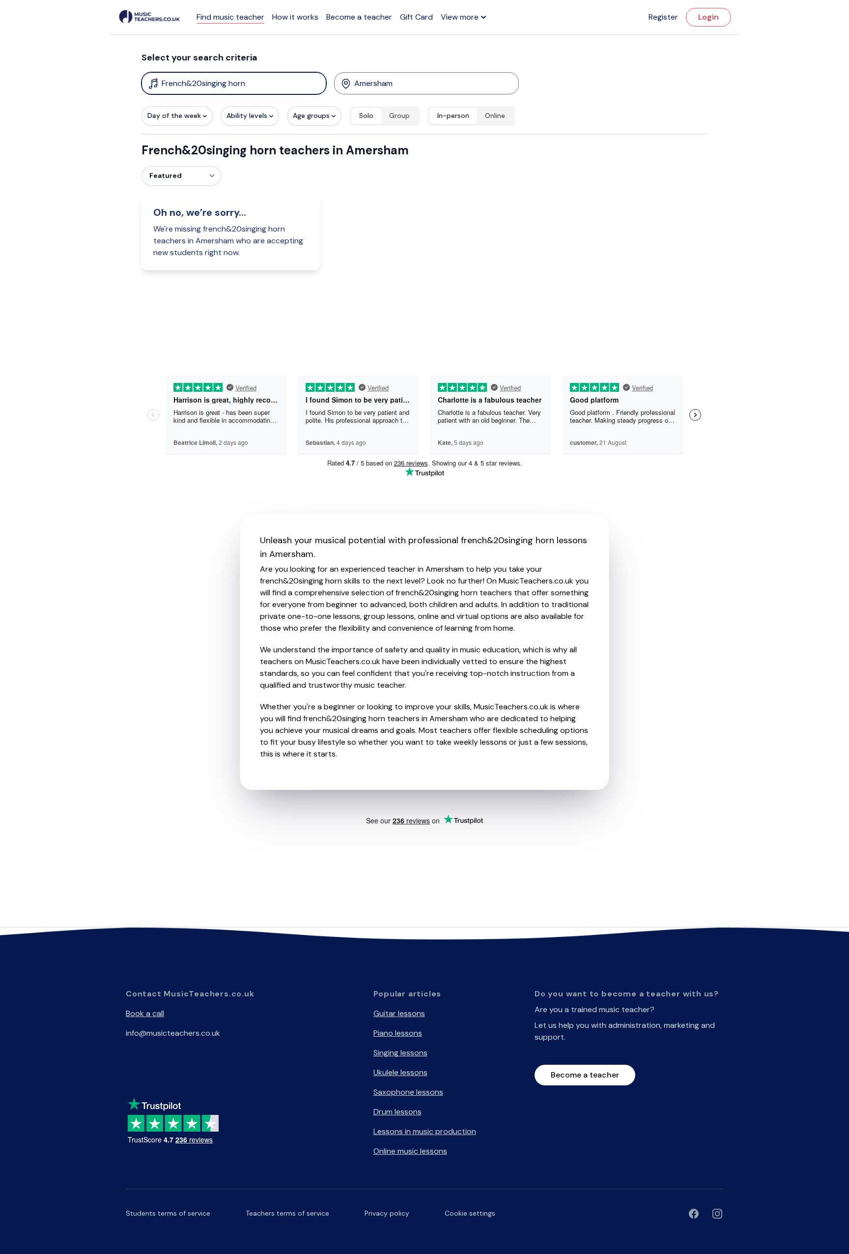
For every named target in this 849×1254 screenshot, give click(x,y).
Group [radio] (399, 115)
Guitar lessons (399, 1013)
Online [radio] (495, 115)
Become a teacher (359, 17)
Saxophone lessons (408, 1092)
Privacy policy (387, 1213)
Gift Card (416, 17)
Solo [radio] (366, 115)
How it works (295, 17)
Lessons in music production (424, 1131)
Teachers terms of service (287, 1213)
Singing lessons (400, 1053)
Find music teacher (230, 17)
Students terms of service (168, 1213)
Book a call (145, 1013)
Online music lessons (410, 1151)
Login (708, 17)
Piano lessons (397, 1033)
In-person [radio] (453, 115)
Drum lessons (397, 1112)
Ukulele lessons (400, 1072)
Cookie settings (470, 1213)
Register (663, 17)
